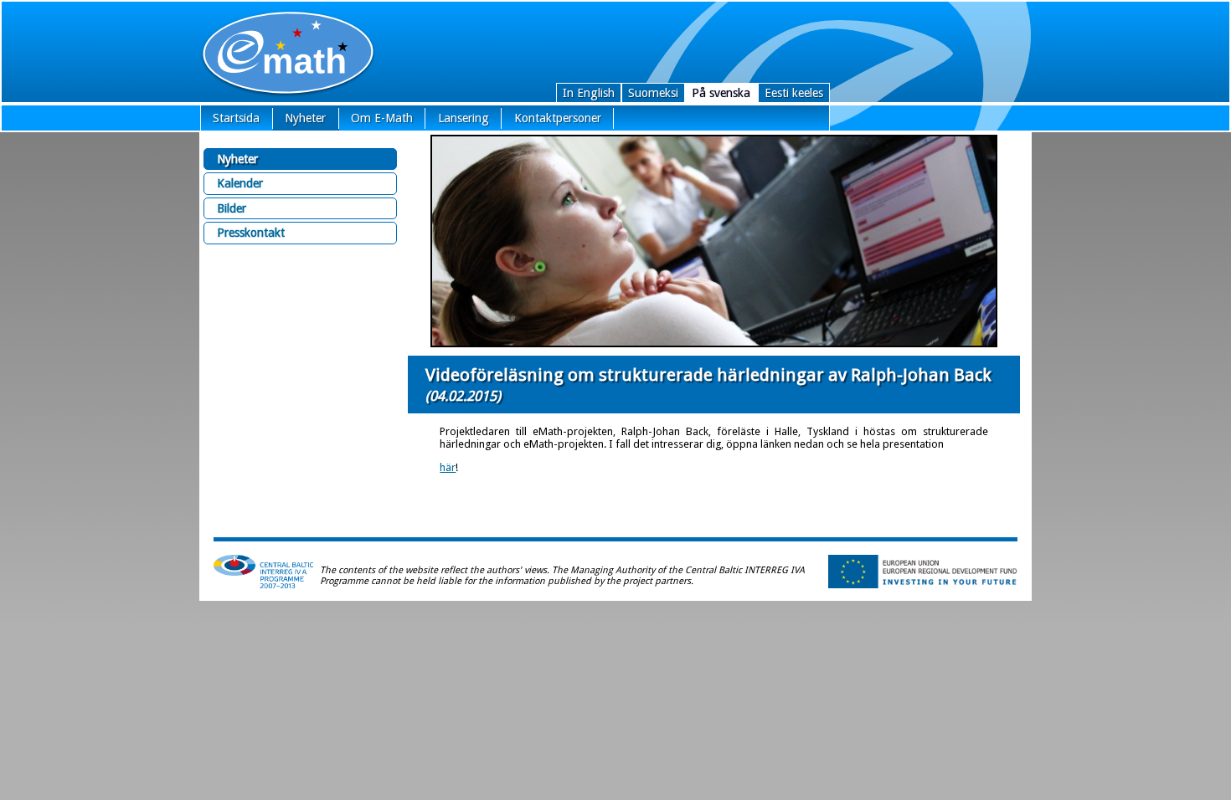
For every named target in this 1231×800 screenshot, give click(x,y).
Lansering (463, 118)
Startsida (236, 118)
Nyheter (305, 118)
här (448, 467)
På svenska (721, 93)
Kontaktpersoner (557, 118)
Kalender (240, 183)
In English (589, 93)
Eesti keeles (794, 93)
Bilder (231, 208)
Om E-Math (382, 118)
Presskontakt (251, 232)
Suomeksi (653, 93)
